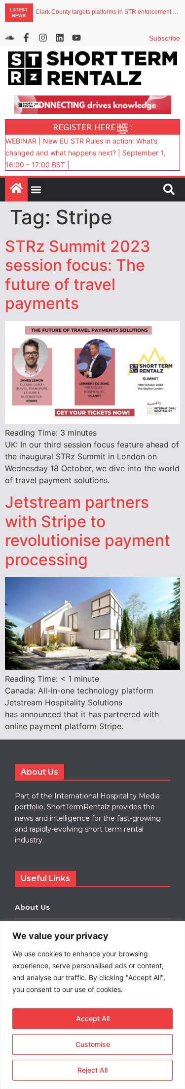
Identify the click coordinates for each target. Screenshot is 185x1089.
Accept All (93, 1018)
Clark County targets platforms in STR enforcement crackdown (108, 12)
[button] (36, 189)
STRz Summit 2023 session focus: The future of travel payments (77, 275)
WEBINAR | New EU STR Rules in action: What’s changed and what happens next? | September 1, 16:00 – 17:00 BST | (85, 153)
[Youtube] (76, 37)
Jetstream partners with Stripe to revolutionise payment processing (87, 531)
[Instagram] (42, 37)
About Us (32, 907)
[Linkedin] (59, 37)
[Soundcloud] (9, 37)
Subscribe (164, 38)
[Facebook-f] (26, 37)
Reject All (92, 1070)
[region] (92, 1005)
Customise (92, 1044)
